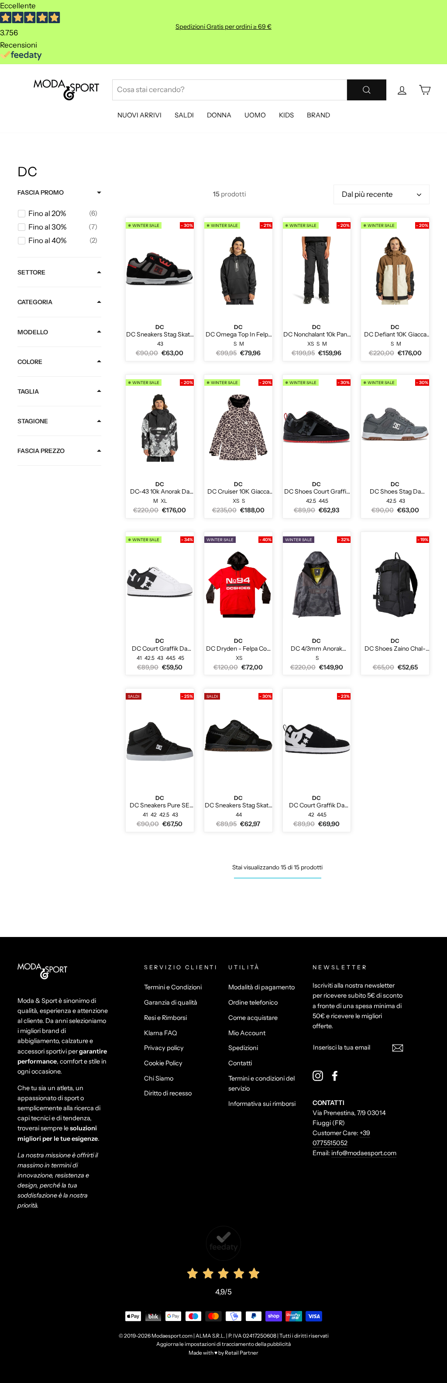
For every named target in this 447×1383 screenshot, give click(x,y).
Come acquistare (253, 1018)
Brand (318, 115)
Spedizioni (243, 1048)
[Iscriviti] (397, 1048)
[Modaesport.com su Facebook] (335, 1076)
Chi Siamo (158, 1078)
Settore (31, 272)
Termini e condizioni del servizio (261, 1083)
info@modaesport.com (363, 1153)
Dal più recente (367, 194)
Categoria (34, 302)
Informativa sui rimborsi (262, 1104)
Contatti (240, 1063)
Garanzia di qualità (170, 1002)
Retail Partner (241, 1352)
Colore (29, 362)
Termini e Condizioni (173, 987)
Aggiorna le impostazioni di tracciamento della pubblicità (223, 1344)
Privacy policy (164, 1048)
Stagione (32, 421)
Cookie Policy (163, 1063)
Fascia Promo (40, 192)
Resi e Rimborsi (165, 1018)
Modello (32, 332)
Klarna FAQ (160, 1033)
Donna (219, 115)
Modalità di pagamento (261, 987)
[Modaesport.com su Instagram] (318, 1076)
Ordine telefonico (253, 1002)
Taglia (28, 391)
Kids (286, 115)
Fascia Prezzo (41, 451)
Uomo (255, 115)
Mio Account (246, 1033)
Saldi (184, 115)
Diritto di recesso (168, 1093)
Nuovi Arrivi (139, 115)
